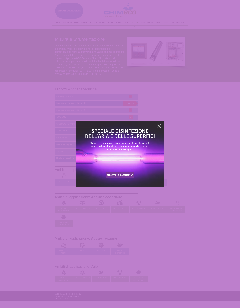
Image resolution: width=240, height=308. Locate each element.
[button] (159, 126)
